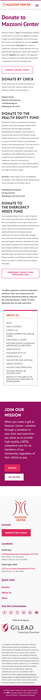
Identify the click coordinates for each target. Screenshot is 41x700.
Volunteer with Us (16, 353)
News (9, 323)
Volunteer (14, 477)
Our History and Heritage (19, 360)
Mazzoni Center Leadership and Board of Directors (20, 344)
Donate (12, 468)
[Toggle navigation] (37, 5)
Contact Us (12, 330)
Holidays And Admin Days (19, 367)
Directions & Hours (16, 340)
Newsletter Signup (16, 532)
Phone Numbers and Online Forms (20, 335)
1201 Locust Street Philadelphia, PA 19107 (18, 568)
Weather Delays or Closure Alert (16, 372)
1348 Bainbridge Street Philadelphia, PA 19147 (20, 554)
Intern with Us (14, 356)
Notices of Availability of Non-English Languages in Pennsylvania (19, 379)
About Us (7, 592)
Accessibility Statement (27, 695)
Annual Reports (14, 364)
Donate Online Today (17, 70)
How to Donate (14, 326)
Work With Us (13, 349)
